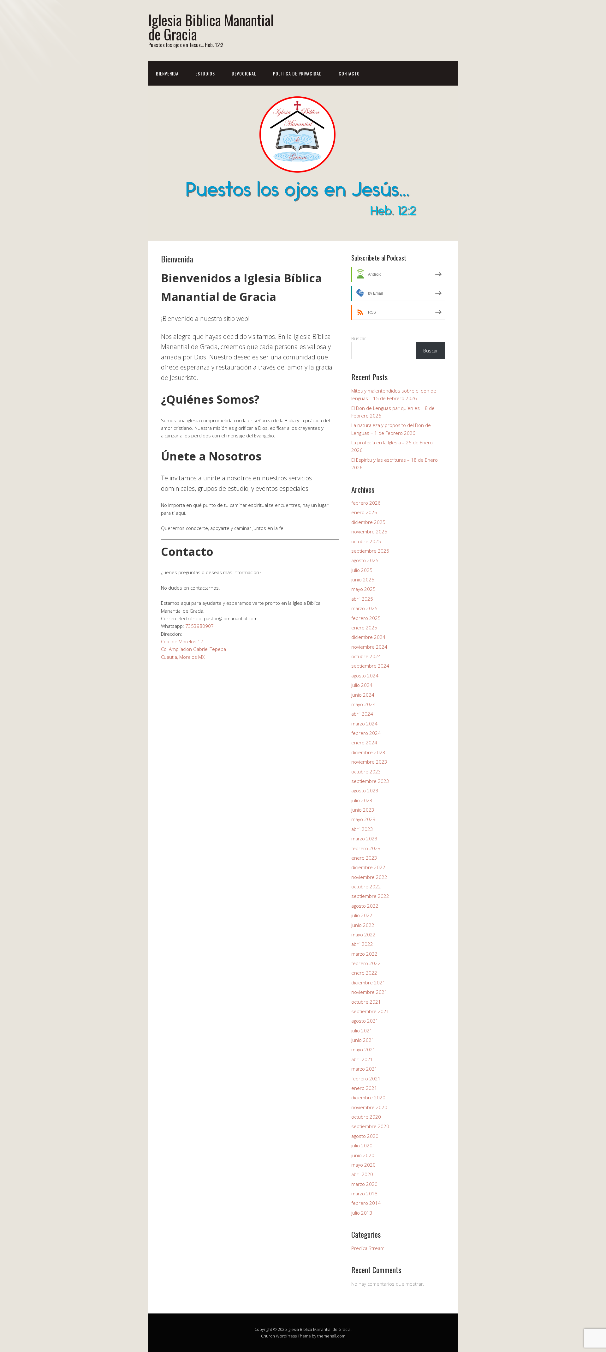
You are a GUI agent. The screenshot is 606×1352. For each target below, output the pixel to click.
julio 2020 (361, 1145)
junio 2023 (362, 810)
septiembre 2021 (370, 1011)
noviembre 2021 (369, 992)
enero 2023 (364, 858)
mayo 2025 (363, 589)
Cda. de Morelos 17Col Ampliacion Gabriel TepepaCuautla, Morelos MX (193, 649)
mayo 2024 (363, 704)
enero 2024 (364, 742)
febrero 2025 (366, 618)
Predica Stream (367, 1248)
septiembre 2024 (370, 666)
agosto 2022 (364, 906)
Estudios (205, 73)
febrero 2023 (366, 848)
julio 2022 (361, 915)
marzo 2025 (364, 608)
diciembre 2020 (368, 1097)
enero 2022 (364, 973)
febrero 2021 (366, 1078)
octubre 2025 (366, 541)
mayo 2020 (363, 1165)
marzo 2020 (364, 1184)
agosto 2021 (364, 1021)
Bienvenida (167, 73)
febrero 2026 (366, 503)
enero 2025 (364, 627)
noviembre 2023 (369, 762)
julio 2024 (361, 685)
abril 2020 (362, 1174)
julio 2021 (361, 1030)
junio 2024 (362, 695)
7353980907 (199, 626)
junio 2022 (362, 925)
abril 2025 (362, 599)
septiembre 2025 (370, 551)
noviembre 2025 (369, 531)
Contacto (349, 73)
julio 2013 (361, 1213)
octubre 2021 (366, 1002)
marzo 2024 (364, 723)
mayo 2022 (363, 934)
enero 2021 (364, 1088)
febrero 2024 (366, 733)
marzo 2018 (364, 1193)
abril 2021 (362, 1059)
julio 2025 (361, 570)
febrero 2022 (366, 963)
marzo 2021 (364, 1069)
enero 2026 (364, 512)
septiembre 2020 (370, 1126)
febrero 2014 (366, 1203)
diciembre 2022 (368, 867)
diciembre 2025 (368, 522)
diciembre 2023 (368, 752)
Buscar (358, 338)
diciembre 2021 (368, 982)
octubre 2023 (366, 771)
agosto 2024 (364, 675)
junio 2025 (362, 579)
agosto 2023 (364, 790)
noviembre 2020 (369, 1107)
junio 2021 (362, 1040)
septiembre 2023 (370, 781)
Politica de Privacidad (297, 73)
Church (268, 1336)
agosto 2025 (364, 560)
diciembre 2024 (368, 637)
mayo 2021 (363, 1049)
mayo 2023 (363, 819)
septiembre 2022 (370, 896)
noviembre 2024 (369, 647)
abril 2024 (362, 714)
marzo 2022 (364, 954)
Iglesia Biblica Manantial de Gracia (211, 27)
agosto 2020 (364, 1136)
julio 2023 (361, 800)
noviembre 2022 (369, 877)
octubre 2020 (366, 1117)
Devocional (244, 73)
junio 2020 (362, 1155)
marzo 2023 (364, 838)
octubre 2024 (366, 656)
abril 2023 (362, 829)
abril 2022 (362, 944)
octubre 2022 (366, 886)
